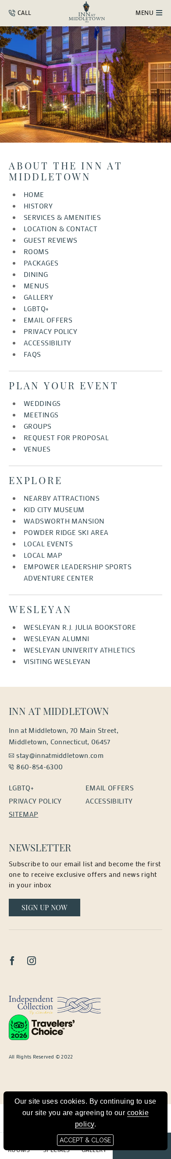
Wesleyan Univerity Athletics (79, 649)
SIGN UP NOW (50, 907)
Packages (41, 262)
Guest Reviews (51, 239)
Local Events (48, 543)
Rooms (36, 251)
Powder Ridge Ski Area (66, 532)
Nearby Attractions (62, 497)
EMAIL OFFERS (48, 319)
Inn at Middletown (59, 711)
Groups (38, 426)
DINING (36, 274)
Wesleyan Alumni (56, 638)
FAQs (32, 354)
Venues (37, 448)
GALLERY (38, 296)
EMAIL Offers (110, 787)
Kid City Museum (54, 509)
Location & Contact (60, 228)
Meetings (41, 414)
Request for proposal (66, 437)
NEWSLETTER (40, 847)
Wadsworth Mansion (64, 520)
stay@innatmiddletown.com (59, 755)
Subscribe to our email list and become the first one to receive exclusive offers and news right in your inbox (85, 874)
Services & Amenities (62, 217)
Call (23, 12)
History (38, 205)
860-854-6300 (39, 766)
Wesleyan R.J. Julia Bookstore (80, 627)
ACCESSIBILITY (47, 342)
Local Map (43, 555)
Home (34, 194)
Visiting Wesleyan (57, 661)
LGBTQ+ (36, 308)
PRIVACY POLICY (50, 331)
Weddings (42, 403)
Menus (36, 285)
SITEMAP (23, 813)
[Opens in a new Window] (55, 1003)
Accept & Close (85, 1140)
